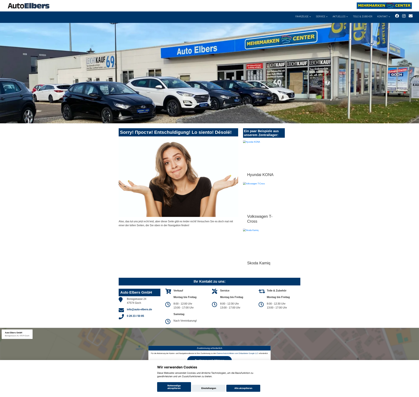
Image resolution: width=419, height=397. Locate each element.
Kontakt (382, 16)
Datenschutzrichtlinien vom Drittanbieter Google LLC (237, 353)
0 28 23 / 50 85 (135, 316)
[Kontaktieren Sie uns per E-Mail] (411, 16)
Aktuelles (339, 16)
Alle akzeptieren (243, 388)
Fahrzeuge (302, 16)
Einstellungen (208, 388)
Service (320, 16)
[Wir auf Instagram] (404, 16)
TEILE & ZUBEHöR (362, 16)
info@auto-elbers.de (139, 309)
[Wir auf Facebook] (397, 16)
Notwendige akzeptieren (174, 386)
